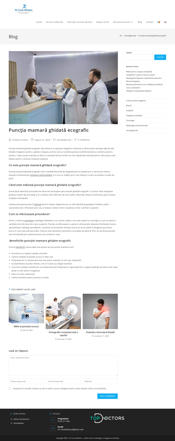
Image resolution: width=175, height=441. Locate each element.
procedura (29, 220)
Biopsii (129, 105)
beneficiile (20, 247)
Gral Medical (19, 423)
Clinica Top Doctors (21, 419)
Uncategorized (64, 140)
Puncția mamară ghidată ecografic (152, 35)
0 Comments (84, 140)
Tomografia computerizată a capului (63, 334)
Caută (129, 52)
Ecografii (129, 110)
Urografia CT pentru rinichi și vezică (140, 75)
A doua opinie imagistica (136, 100)
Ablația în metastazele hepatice (139, 91)
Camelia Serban (20, 140)
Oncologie (130, 120)
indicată (37, 204)
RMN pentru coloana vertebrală (139, 71)
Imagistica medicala (134, 115)
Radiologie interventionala (137, 125)
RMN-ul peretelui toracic (26, 326)
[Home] (121, 35)
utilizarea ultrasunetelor (41, 175)
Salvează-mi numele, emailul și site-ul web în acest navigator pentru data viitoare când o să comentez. (60, 388)
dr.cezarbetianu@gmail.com (71, 429)
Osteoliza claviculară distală (100, 332)
